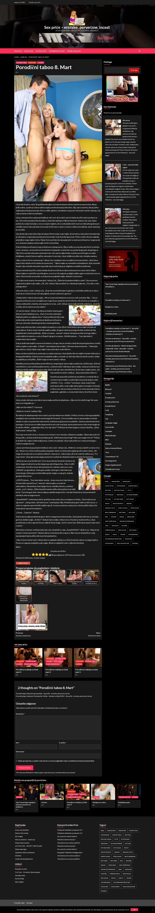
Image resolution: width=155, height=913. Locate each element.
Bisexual (108, 389)
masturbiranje (110, 512)
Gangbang (109, 414)
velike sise (128, 539)
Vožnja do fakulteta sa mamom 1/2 (69, 833)
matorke (132, 512)
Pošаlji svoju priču (34, 2)
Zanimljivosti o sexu (57, 51)
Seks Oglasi (19, 882)
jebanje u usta (110, 508)
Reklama (108, 444)
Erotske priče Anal (112, 402)
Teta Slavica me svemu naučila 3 (68, 856)
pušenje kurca (110, 530)
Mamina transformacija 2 (66, 846)
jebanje (129, 503)
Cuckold (108, 393)
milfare (113, 517)
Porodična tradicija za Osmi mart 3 (117, 300)
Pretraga (108, 62)
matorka (122, 512)
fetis (129, 490)
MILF (107, 440)
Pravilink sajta (19, 903)
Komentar (20, 714)
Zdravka (126, 209)
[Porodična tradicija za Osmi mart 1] (88, 657)
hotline (108, 499)
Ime (18, 743)
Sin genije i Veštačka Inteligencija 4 (69, 852)
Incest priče (28, 51)
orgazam (115, 525)
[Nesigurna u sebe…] (103, 792)
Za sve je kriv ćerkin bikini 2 (67, 836)
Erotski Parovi (110, 406)
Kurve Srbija (19, 879)
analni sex (126, 481)
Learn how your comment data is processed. (59, 772)
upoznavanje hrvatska (113, 539)
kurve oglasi (122, 508)
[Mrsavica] (113, 127)
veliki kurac (109, 543)
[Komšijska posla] (129, 792)
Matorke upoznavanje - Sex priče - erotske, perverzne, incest (48, 693)
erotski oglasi (119, 490)
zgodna (135, 543)
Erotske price (110, 398)
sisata (107, 534)
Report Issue (23, 563)
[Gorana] (52, 792)
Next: (94, 634)
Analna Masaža (124, 351)
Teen (107, 452)
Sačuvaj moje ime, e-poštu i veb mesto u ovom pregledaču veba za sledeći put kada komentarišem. (56, 761)
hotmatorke (118, 499)
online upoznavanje (126, 521)
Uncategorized (110, 461)
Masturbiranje (58, 661)
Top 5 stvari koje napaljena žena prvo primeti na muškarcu (121, 285)
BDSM (107, 385)
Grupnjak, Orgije (21, 62)
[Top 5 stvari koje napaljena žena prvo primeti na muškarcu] (26, 792)
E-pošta (62, 743)
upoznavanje (133, 534)
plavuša (124, 525)
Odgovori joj (139, 907)
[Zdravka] (113, 216)
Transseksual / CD (111, 456)
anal (106, 481)
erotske (108, 490)
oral (106, 525)
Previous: (23, 634)
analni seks (116, 481)
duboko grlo (133, 486)
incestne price (118, 503)
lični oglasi (135, 508)
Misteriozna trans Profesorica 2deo (119, 372)
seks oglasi (122, 530)
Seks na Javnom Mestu (113, 448)
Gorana (108, 293)
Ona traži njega (110, 521)
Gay (106, 419)
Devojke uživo (20, 875)
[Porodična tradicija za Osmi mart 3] (28, 657)
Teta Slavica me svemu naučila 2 (68, 859)
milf (106, 517)
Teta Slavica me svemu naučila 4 (68, 843)
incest (107, 503)
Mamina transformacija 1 (66, 840)
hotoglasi (130, 499)
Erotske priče (41, 51)
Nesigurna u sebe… (112, 307)
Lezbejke (40, 62)
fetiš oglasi (109, 494)
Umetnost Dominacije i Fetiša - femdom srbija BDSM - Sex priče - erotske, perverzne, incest (59, 696)
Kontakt (29, 903)
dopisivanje (121, 486)
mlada (121, 517)
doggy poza (109, 486)
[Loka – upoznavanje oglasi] (113, 171)
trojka (122, 534)
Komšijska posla (111, 314)
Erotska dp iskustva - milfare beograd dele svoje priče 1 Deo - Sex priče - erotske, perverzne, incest (121, 348)
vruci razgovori (123, 543)
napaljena (131, 517)
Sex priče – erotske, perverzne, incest (77, 27)
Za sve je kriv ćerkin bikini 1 (67, 849)
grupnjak (120, 494)
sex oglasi (133, 530)
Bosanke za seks (21, 869)
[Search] (139, 51)
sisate (115, 534)
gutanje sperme (132, 494)
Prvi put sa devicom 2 (126, 341)
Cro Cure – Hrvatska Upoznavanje (27, 872)
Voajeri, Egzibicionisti (30, 664)
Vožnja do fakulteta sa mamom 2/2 (69, 830)
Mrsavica (126, 120)
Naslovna (18, 51)
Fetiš (107, 410)
